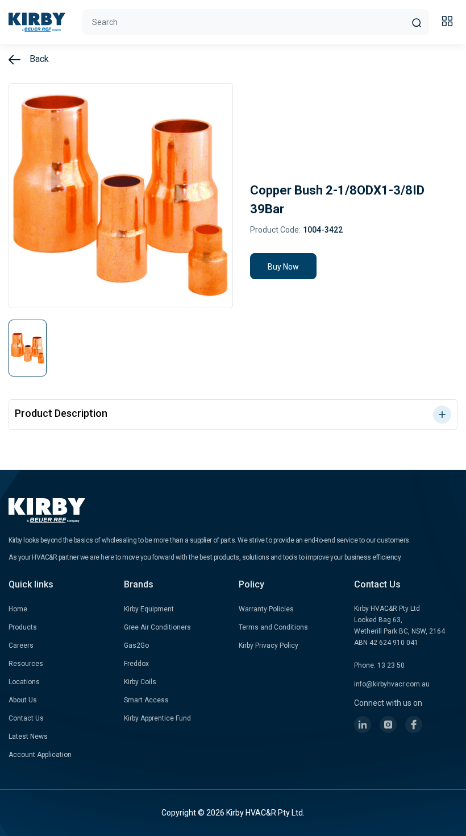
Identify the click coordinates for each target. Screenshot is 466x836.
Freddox (136, 664)
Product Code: (275, 229)
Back (38, 58)
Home (18, 609)
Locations (24, 682)
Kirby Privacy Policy (268, 645)
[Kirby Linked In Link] (362, 724)
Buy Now (283, 266)
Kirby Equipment (149, 609)
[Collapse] (448, 22)
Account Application (40, 755)
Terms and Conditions (273, 627)
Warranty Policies (266, 609)
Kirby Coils (140, 682)
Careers (21, 645)
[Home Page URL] (37, 22)
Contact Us (26, 718)
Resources (26, 664)
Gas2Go (136, 645)
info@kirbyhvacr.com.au (392, 684)
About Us (23, 700)
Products (23, 627)
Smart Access (146, 700)
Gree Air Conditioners (157, 627)
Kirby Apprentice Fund (157, 718)
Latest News (28, 736)
